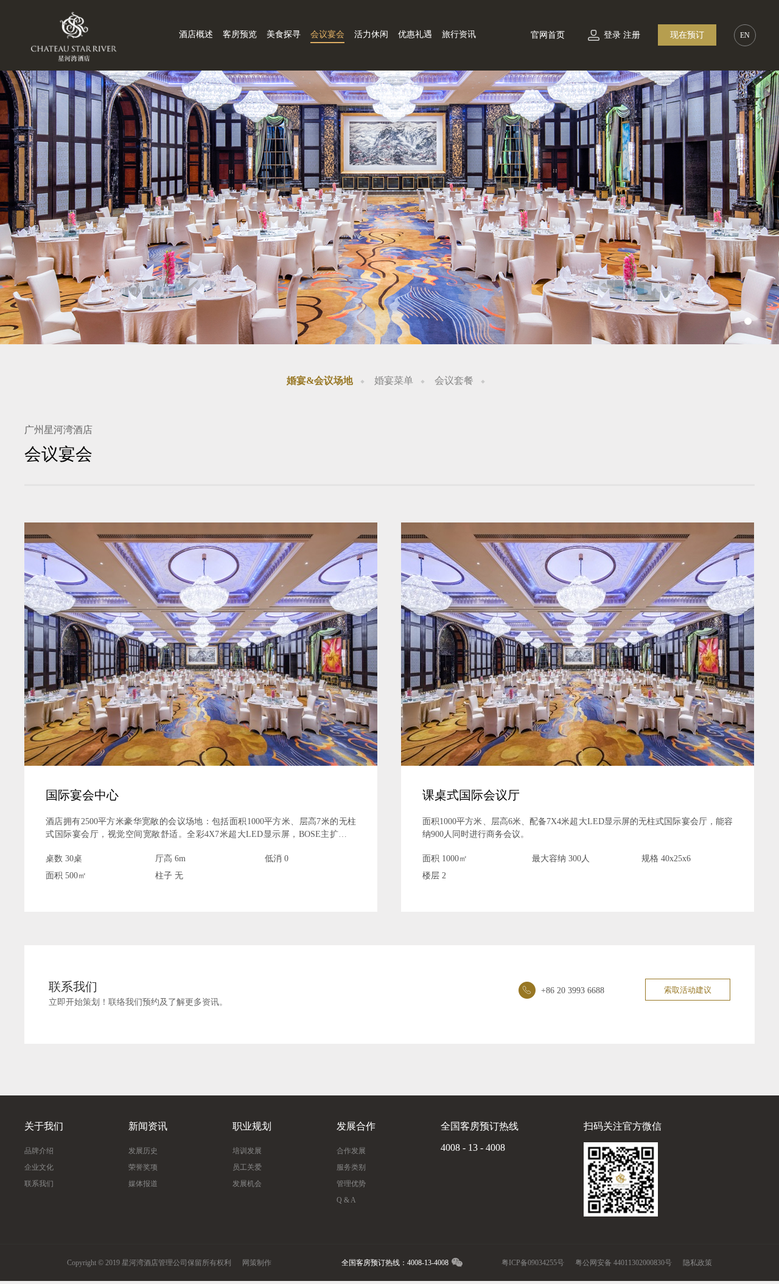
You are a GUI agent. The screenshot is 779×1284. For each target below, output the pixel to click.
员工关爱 (247, 1167)
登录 (612, 35)
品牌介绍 (39, 1151)
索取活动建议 (687, 989)
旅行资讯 (459, 34)
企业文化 (39, 1167)
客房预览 (240, 34)
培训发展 (247, 1151)
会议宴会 (327, 34)
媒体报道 (143, 1183)
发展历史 (143, 1151)
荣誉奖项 (143, 1167)
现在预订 (687, 35)
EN (745, 35)
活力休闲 (371, 34)
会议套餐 (454, 380)
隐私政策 (697, 1262)
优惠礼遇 (415, 34)
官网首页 (548, 35)
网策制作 (256, 1262)
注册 (631, 35)
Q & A (346, 1200)
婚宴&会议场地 (320, 380)
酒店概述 (196, 34)
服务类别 (351, 1167)
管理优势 (351, 1183)
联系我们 (39, 1183)
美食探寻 (284, 34)
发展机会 (247, 1183)
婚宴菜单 (393, 380)
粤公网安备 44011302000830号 (623, 1262)
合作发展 (351, 1151)
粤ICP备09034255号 (532, 1262)
